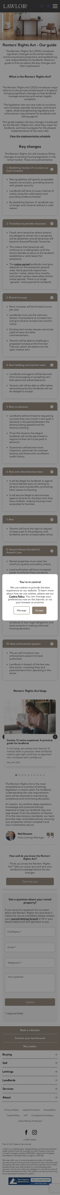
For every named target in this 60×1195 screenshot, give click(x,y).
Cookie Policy (17, 596)
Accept (39, 610)
